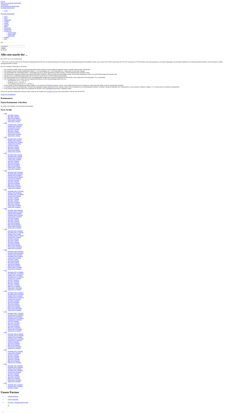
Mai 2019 (13, 242)
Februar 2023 (14, 167)
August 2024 (14, 143)
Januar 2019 (14, 248)
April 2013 (14, 359)
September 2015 (16, 318)
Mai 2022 (13, 181)
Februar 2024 (14, 151)
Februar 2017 (15, 288)
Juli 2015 (13, 321)
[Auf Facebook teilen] (4, 50)
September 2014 (16, 338)
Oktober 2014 (15, 337)
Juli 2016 (14, 300)
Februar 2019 (15, 246)
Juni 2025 (13, 129)
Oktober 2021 (15, 193)
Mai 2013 (13, 357)
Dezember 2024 (15, 139)
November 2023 (15, 156)
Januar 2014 (14, 348)
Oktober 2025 (15, 126)
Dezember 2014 (15, 334)
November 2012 (15, 367)
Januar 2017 (14, 289)
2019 (5, 229)
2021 (5, 189)
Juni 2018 (13, 261)
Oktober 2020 (15, 213)
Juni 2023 (13, 161)
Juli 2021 (13, 197)
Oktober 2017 (15, 275)
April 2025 (14, 132)
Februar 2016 (15, 308)
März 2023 (14, 166)
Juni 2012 (13, 373)
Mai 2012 (13, 375)
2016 (5, 291)
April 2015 (14, 326)
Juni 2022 (13, 180)
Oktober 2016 (15, 296)
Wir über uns (7, 31)
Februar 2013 (14, 362)
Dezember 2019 (15, 231)
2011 (5, 383)
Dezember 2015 (15, 313)
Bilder (6, 26)
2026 (5, 113)
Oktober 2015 (15, 316)
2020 (5, 208)
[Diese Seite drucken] (1, 50)
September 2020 (15, 215)
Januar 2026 (14, 121)
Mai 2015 (13, 324)
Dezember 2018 (15, 251)
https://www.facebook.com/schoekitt (11, 3)
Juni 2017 (13, 281)
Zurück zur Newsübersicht (8, 94)
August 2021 (14, 196)
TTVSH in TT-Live (52, 91)
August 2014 (15, 340)
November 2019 (16, 232)
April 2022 (14, 183)
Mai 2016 (13, 304)
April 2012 (14, 377)
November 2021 (16, 191)
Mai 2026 (13, 116)
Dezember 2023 (15, 155)
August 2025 (14, 128)
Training (6, 24)
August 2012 (14, 372)
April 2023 (14, 164)
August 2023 (14, 159)
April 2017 (14, 285)
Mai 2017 (13, 283)
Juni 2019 (13, 240)
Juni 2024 (13, 147)
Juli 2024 (13, 145)
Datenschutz (11, 36)
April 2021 (14, 202)
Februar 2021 (14, 205)
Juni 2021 (13, 199)
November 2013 (15, 351)
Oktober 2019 (14, 234)
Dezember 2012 (15, 365)
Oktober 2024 (14, 140)
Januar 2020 (14, 227)
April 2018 (14, 264)
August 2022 (14, 178)
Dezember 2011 (15, 384)
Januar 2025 (14, 135)
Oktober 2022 (15, 175)
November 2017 (16, 273)
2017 (5, 270)
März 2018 (14, 266)
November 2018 (16, 253)
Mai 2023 (13, 162)
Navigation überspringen (7, 8)
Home (6, 17)
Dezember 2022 (15, 172)
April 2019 (14, 243)
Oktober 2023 (15, 158)
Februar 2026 (14, 120)
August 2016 (14, 299)
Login (6, 11)
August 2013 (14, 353)
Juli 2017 (13, 280)
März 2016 (14, 307)
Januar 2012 (14, 381)
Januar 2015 (14, 331)
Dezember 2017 (15, 272)
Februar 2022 (14, 186)
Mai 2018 (13, 262)
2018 (5, 250)
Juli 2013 (13, 354)
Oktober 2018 (15, 254)
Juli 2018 (13, 259)
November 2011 (15, 386)
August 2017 (14, 278)
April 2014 (14, 343)
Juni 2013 (13, 356)
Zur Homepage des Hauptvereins (10, 6)
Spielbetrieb (7, 20)
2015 (5, 312)
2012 (5, 364)
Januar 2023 (14, 169)
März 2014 (14, 345)
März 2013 (14, 361)
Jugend (6, 23)
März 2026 (14, 118)
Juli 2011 (13, 388)
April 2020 (14, 223)
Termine (6, 21)
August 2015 (15, 319)
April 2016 (14, 305)
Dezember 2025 (15, 124)
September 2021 (16, 194)
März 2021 (14, 204)
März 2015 (14, 327)
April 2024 (14, 150)
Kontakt (6, 37)
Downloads (7, 28)
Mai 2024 (13, 148)
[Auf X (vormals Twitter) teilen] (6, 50)
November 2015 (16, 315)
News (5, 18)
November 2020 (15, 212)
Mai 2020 (13, 221)
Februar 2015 (15, 329)
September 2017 (15, 277)
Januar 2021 (14, 207)
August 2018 (14, 258)
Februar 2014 (14, 346)
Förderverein (7, 29)
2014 (5, 332)
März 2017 (14, 286)
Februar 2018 (15, 267)
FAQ (5, 39)
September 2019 (16, 235)
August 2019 (14, 237)
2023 (5, 153)
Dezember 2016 (15, 292)
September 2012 (15, 370)
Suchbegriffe (4, 46)
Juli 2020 (13, 218)
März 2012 (14, 378)
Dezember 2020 (15, 210)
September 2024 (15, 142)
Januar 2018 (14, 269)
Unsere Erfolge (12, 32)
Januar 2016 (14, 310)
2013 (5, 350)
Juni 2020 (13, 220)
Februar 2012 (14, 380)
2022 (5, 170)
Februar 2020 (14, 226)
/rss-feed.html (4, 4)
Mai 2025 (13, 131)
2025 (5, 123)
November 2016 (16, 294)
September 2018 (15, 256)
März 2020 (14, 224)
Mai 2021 (13, 200)
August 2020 (15, 216)
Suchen (3, 48)
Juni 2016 (13, 302)
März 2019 (14, 245)
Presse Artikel (11, 34)
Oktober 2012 (15, 369)
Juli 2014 (13, 342)
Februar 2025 (14, 134)
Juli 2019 (13, 239)
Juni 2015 (14, 323)
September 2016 (16, 297)
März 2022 (14, 185)
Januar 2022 (14, 188)
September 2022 (15, 177)
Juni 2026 (13, 115)
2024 (5, 137)
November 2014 (16, 335)
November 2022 (15, 174)
